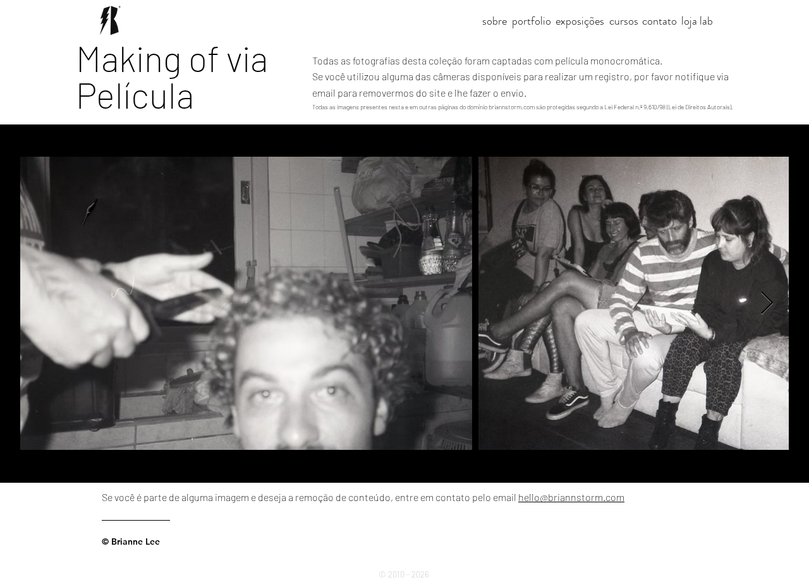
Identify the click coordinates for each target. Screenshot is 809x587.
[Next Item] (767, 303)
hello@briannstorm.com (571, 497)
